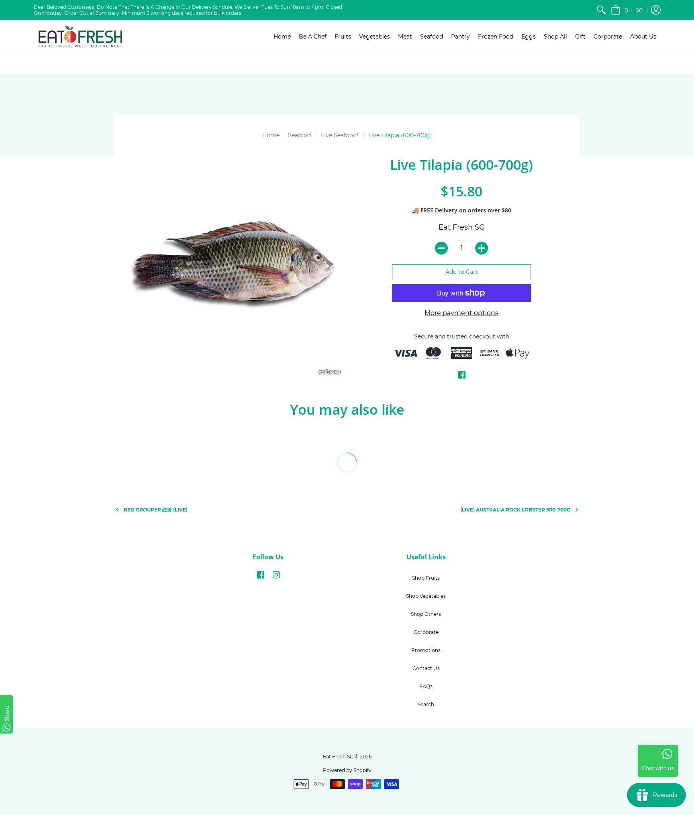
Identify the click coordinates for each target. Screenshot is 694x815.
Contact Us (426, 668)
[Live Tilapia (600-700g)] (232, 266)
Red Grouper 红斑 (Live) (156, 510)
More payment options (461, 313)
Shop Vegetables (426, 596)
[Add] (481, 248)
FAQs (426, 686)
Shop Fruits (426, 578)
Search (426, 704)
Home (271, 135)
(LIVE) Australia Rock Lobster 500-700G (515, 510)
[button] (626, 10)
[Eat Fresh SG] (80, 36)
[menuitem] (601, 10)
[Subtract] (441, 248)
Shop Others (426, 614)
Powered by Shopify (347, 770)
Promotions (426, 650)
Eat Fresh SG (462, 227)
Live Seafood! (339, 135)
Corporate (426, 632)
